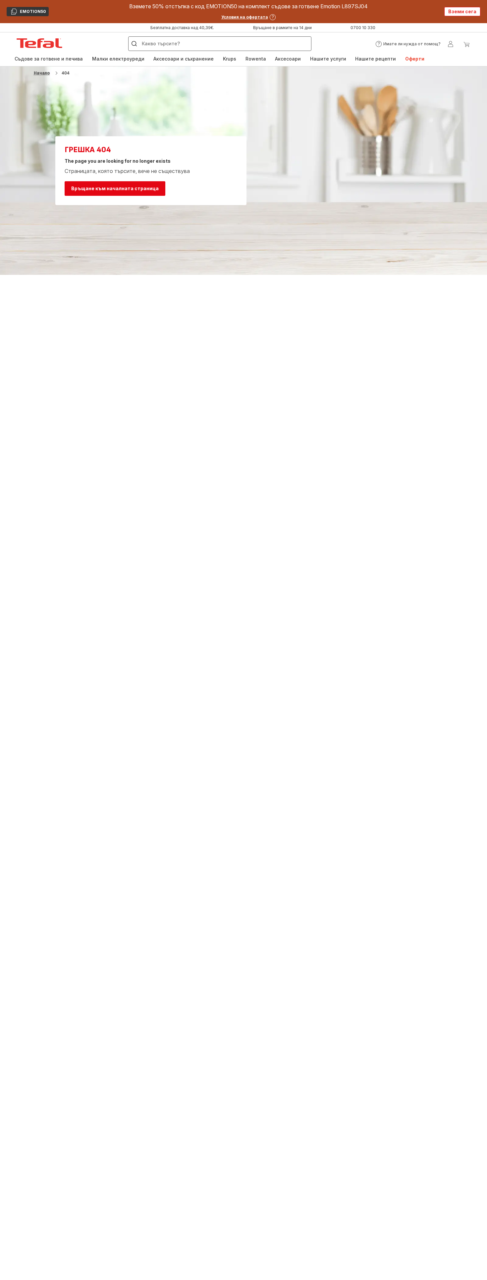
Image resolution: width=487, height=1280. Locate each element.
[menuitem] (49, 59)
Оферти (414, 59)
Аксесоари (288, 59)
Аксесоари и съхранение (183, 59)
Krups (229, 59)
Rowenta (255, 59)
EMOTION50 (28, 12)
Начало (42, 72)
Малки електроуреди (118, 59)
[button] (408, 44)
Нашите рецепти (375, 59)
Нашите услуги (328, 59)
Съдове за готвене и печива (49, 59)
